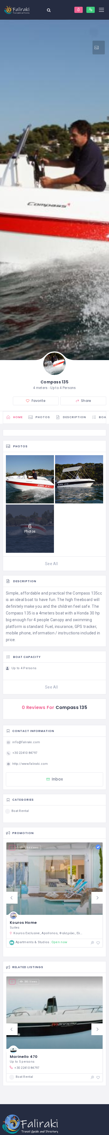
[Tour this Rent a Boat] (99, 47)
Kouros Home (23, 922)
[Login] (78, 10)
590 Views (30, 981)
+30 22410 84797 (26, 1068)
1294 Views (31, 847)
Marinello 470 (24, 1056)
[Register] (90, 10)
